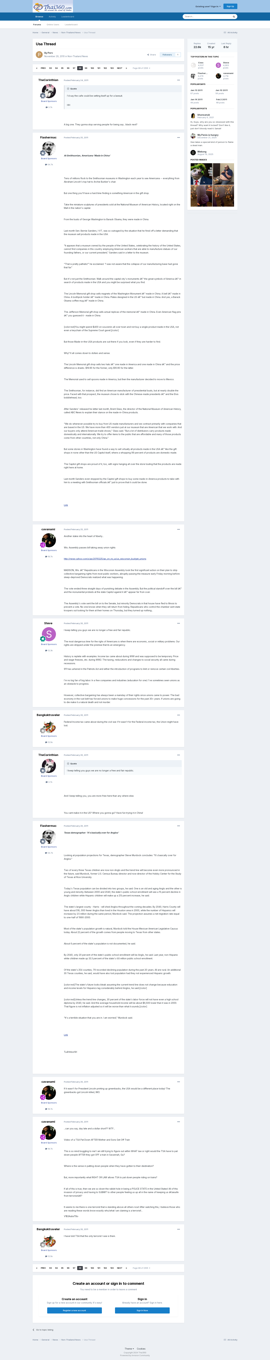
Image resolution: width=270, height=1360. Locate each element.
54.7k (50, 164)
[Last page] (126, 68)
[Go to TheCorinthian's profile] (49, 91)
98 (80, 68)
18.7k (50, 556)
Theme (129, 1348)
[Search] (233, 16)
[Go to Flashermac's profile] (49, 148)
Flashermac (48, 137)
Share (152, 54)
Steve (48, 623)
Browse (39, 16)
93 (50, 68)
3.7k (50, 107)
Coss (200, 62)
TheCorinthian (48, 80)
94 (56, 68)
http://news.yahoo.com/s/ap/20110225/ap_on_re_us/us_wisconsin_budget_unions (105, 558)
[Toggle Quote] (68, 88)
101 (98, 68)
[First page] (37, 68)
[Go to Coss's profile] (193, 65)
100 (92, 68)
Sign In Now (142, 1310)
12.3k (50, 650)
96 (68, 68)
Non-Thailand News (78, 56)
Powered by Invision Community (135, 1355)
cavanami (48, 529)
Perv (50, 52)
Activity (52, 16)
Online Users (53, 24)
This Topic (221, 16)
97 (74, 68)
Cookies (141, 1348)
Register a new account (74, 1310)
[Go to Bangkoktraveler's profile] (49, 726)
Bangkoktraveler (48, 715)
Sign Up (230, 6)
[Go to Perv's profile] (39, 54)
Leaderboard (71, 24)
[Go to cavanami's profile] (49, 540)
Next (119, 68)
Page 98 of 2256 (141, 68)
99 (86, 68)
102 (105, 68)
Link (66, 505)
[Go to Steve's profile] (49, 634)
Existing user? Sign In (207, 6)
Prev (43, 68)
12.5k (50, 742)
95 (62, 68)
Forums (37, 24)
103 (112, 68)
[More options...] (178, 80)
